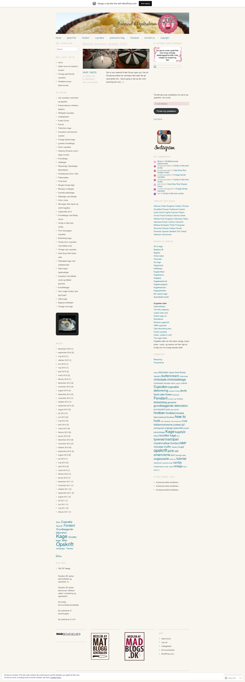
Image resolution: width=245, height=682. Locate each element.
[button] (63, 318)
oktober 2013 (63, 401)
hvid (157, 420)
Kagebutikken (159, 271)
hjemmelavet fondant (164, 416)
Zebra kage (62, 299)
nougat (181, 446)
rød (176, 451)
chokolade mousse (162, 383)
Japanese (157, 221)
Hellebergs (158, 268)
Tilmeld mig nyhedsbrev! (166, 111)
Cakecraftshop (159, 306)
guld (172, 409)
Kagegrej (157, 278)
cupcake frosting (174, 391)
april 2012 (62, 466)
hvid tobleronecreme (170, 422)
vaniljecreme (159, 466)
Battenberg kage (64, 238)
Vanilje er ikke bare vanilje (172, 193)
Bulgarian (171, 206)
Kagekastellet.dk (160, 281)
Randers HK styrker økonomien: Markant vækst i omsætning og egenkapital (67, 591)
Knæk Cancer (90, 72)
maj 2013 (62, 420)
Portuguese (179, 225)
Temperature (159, 362)
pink (171, 450)
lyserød (159, 439)
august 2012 (63, 454)
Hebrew (157, 218)
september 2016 (64, 352)
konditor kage (168, 435)
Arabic (163, 206)
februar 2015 (63, 379)
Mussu (160, 161)
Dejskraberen (90, 79)
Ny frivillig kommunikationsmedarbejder (69, 603)
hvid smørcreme (176, 421)
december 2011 (64, 481)
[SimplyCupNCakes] (122, 24)
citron (173, 383)
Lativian (171, 221)
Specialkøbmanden (161, 297)
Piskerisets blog (117, 38)
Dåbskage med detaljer (67, 196)
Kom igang (145, 3)
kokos (156, 435)
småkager (60, 548)
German (176, 215)
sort (173, 455)
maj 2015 (62, 367)
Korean (165, 221)
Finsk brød (62, 181)
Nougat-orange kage (66, 185)
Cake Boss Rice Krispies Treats (172, 185)
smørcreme (162, 454)
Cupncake (158, 259)
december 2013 (64, 394)
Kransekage (63, 158)
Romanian (158, 228)
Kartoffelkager (63, 287)
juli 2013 (61, 413)
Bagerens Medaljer (65, 302)
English (167, 212)
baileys (156, 372)
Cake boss (184, 376)
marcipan (172, 439)
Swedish (172, 231)
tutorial (181, 458)
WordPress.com (167, 653)
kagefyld (180, 432)
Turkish (183, 231)
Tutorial (69, 548)
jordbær (177, 424)
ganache (171, 402)
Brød (58, 522)
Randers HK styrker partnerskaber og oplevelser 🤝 (66, 579)
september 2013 (64, 405)
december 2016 (64, 348)
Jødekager (62, 162)
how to (180, 416)
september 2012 (64, 451)
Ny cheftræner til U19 (66, 619)
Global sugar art (160, 316)
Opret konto (166, 638)
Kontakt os (150, 38)
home (58, 38)
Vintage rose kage (65, 306)
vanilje (177, 462)
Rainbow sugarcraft (161, 322)
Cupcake (118, 50)
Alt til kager (158, 246)
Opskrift (65, 543)
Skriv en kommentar (90, 82)
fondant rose (172, 399)
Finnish (157, 215)
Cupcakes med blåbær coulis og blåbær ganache (67, 280)
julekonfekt (178, 427)
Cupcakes (99, 38)
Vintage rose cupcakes (67, 249)
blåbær (172, 372)
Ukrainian (157, 234)
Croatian (181, 209)
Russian (165, 228)
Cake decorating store (162, 328)
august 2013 (63, 409)
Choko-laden (159, 255)
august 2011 (63, 496)
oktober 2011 (63, 489)
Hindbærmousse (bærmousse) (167, 162)
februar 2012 (63, 473)
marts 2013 (62, 428)
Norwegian (165, 225)
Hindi (162, 218)
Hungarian (169, 218)
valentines (158, 463)
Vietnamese (166, 234)
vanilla (166, 467)
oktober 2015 (63, 360)
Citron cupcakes (64, 147)
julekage (169, 427)
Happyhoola (158, 265)
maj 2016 (62, 356)
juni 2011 (62, 504)
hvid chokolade (165, 421)
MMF (183, 443)
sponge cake (181, 455)
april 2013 (62, 424)
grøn (168, 409)
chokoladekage (176, 379)
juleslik (186, 428)
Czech (156, 212)
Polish (172, 225)
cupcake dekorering (166, 388)
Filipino (181, 212)
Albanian (157, 206)
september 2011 (64, 492)
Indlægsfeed (166, 646)
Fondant (85, 38)
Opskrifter (71, 38)
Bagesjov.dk (158, 249)
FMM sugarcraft (160, 325)
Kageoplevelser (160, 290)
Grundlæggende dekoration (136, 50)
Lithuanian (179, 221)
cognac (178, 383)
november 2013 (64, 398)
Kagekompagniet (160, 284)
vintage (178, 466)
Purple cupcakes (160, 331)
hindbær (159, 412)
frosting (180, 399)
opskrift (160, 450)
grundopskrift (159, 409)
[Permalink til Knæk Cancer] (116, 59)
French (163, 215)
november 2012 (64, 443)
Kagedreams (159, 274)
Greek (182, 215)
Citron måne (63, 200)
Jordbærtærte (63, 116)
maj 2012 (62, 462)
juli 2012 (61, 458)
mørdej (174, 447)
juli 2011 (61, 500)
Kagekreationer (160, 287)
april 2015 (62, 371)
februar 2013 (63, 432)
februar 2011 (63, 511)
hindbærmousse (175, 413)
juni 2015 (62, 364)
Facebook (134, 38)
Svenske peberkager (66, 192)
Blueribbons (158, 319)
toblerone (172, 459)
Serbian (172, 228)
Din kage (157, 262)
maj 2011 (62, 508)
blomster (163, 372)
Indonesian (178, 218)
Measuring (158, 359)
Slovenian (158, 231)
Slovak (179, 228)
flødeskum (176, 395)
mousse (158, 446)
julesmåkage (159, 432)
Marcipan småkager (66, 188)
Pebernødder (63, 177)
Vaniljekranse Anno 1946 (68, 173)
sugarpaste (161, 458)
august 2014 (63, 390)
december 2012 (64, 439)
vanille (171, 467)
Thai (178, 231)
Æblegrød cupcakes (66, 112)
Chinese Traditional (170, 209)
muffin (167, 446)
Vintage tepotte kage (66, 139)
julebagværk (159, 428)
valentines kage (167, 463)
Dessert (59, 525)
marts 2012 (62, 470)
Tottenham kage (64, 128)
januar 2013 (63, 436)
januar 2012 (63, 477)
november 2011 (64, 485)
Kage (146, 50)
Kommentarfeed (167, 650)
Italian (185, 218)
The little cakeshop (161, 309)
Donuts (61, 124)
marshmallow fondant (167, 443)
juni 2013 (62, 417)
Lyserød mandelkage (66, 143)
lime (178, 436)
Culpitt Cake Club (161, 312)
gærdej (176, 409)
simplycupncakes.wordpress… (168, 482)
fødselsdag (160, 402)
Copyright (164, 38)
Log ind (164, 642)
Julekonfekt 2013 (65, 211)
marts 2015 (62, 375)
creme (184, 383)
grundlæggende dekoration (171, 405)
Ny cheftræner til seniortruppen (64, 612)
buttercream (170, 375)
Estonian (174, 212)
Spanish (165, 231)
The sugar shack (160, 338)
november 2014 (64, 386)
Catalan (178, 206)
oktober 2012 (63, 447)
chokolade (160, 379)
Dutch (161, 212)
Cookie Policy (55, 677)
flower (168, 394)
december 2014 (64, 383)
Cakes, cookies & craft (163, 334)
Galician (169, 215)
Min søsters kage (160, 293)
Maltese (157, 225)
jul (183, 424)
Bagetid (157, 252)
